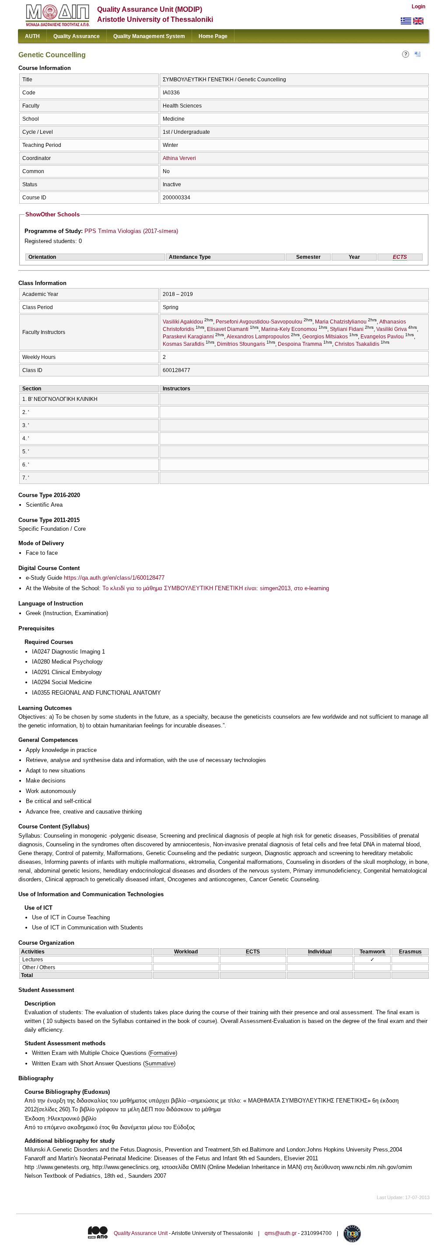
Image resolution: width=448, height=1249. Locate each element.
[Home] (57, 24)
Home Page (213, 36)
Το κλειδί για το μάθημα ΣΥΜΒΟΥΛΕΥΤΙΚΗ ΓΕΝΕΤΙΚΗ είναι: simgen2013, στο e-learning (215, 588)
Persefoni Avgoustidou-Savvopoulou (259, 322)
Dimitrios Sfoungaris (241, 344)
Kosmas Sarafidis (183, 344)
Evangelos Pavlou (382, 337)
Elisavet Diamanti (227, 329)
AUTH (32, 36)
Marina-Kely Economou (289, 329)
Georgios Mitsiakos (325, 337)
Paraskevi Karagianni (188, 337)
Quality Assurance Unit (141, 1233)
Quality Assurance (76, 36)
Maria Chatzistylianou (341, 322)
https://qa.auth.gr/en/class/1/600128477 (114, 577)
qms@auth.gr (281, 1233)
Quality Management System (149, 36)
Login (418, 6)
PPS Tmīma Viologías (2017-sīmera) (131, 231)
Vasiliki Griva (391, 329)
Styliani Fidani (347, 329)
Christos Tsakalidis (357, 344)
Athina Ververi (179, 158)
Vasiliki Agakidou (183, 322)
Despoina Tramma (300, 344)
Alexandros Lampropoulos (258, 337)
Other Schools (52, 214)
